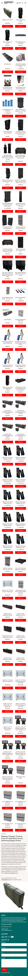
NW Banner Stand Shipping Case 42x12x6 (20, 614)
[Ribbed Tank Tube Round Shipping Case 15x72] (20, 539)
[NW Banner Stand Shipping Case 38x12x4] (7, 651)
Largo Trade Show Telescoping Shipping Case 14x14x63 (20, 412)
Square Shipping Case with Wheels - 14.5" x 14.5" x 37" (7, 298)
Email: (2, 952)
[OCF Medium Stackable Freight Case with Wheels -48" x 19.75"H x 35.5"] (7, 242)
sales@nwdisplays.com (6, 879)
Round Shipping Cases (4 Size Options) (7, 110)
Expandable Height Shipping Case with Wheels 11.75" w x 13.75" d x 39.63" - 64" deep (7, 157)
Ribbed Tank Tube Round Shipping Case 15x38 (20, 502)
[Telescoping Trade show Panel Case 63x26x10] (20, 220)
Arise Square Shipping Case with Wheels (7, 132)
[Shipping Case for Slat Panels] (20, 770)
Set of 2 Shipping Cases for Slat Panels (7, 802)
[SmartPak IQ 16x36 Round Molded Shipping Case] (7, 358)
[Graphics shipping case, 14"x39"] (20, 13)
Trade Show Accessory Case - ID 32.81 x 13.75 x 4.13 (20, 250)
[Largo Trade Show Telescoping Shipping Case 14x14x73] (7, 427)
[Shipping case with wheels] (7, 13)
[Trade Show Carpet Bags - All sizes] (20, 290)
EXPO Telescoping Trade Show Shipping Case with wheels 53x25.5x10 (20, 389)
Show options (20, 71)
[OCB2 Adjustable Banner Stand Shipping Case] (7, 220)
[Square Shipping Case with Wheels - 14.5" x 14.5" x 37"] (7, 290)
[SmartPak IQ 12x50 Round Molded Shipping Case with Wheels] (20, 334)
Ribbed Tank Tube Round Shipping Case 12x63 (20, 480)
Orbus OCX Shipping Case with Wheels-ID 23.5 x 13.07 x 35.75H (7, 205)
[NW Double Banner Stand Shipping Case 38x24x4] (7, 629)
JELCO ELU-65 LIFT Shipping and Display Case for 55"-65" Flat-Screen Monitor (7, 754)
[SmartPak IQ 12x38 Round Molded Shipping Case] (7, 334)
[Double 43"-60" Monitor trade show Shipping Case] (7, 673)
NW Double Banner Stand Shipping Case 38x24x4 (7, 636)
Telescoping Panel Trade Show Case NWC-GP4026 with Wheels (20, 592)
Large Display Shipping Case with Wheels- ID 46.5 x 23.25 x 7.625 (20, 133)
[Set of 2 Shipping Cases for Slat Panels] (7, 794)
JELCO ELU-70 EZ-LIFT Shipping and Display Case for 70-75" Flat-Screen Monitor (20, 729)
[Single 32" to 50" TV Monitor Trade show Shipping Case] (7, 720)
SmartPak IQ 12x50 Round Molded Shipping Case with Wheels (20, 343)
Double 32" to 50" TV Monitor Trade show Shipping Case (7, 705)
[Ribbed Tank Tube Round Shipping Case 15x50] (20, 517)
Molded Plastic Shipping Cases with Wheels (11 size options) (20, 65)
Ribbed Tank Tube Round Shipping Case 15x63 (8, 546)
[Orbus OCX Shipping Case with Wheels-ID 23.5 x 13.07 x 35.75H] (7, 196)
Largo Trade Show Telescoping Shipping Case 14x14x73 (7, 436)
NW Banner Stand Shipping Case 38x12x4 (7, 658)
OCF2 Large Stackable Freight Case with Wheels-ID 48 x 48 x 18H (20, 157)
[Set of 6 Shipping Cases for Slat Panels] (20, 817)
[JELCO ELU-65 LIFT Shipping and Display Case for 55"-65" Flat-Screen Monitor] (7, 745)
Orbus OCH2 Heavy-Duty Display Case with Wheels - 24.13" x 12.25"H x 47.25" (20, 181)
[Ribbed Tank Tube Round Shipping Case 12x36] (7, 473)
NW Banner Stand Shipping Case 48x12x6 (7, 614)
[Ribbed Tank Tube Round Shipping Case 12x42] (20, 450)
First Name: (3, 942)
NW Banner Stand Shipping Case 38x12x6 (20, 636)
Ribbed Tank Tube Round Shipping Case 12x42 (20, 458)
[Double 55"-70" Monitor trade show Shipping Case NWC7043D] (20, 673)
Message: (3, 958)
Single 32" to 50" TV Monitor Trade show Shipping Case (7, 728)
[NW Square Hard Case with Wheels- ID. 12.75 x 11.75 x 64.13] (20, 196)
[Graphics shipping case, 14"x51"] (7, 35)
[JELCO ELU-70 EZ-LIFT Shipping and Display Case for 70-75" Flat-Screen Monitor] (20, 720)
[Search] (22, 3)
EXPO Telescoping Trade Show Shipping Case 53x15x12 (8, 389)
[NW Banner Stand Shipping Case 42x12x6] (20, 607)
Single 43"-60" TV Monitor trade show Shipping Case (7, 591)
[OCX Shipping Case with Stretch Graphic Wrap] (20, 80)
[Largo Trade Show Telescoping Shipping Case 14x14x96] (20, 427)
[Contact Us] (19, 3)
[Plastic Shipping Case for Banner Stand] (20, 35)
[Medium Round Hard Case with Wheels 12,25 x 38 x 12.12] (7, 173)
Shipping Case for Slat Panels (20, 777)
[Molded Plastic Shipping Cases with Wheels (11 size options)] (20, 57)
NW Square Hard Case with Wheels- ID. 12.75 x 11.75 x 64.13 (20, 205)
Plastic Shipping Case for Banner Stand (21, 42)
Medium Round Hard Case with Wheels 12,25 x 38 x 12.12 (7, 181)
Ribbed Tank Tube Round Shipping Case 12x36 (8, 480)
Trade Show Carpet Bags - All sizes (20, 298)
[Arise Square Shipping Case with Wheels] (7, 125)
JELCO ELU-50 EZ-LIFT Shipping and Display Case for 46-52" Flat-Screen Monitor (20, 754)
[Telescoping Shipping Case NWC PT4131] (20, 312)
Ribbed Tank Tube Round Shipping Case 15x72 (20, 546)
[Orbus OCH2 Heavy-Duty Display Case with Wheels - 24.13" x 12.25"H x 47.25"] (20, 173)
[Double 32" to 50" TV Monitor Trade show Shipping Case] (7, 696)
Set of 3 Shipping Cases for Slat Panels (20, 802)
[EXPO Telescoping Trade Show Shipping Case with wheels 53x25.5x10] (20, 380)
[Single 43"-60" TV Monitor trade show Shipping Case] (7, 583)
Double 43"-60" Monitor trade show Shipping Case (7, 680)
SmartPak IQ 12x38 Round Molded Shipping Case (7, 342)
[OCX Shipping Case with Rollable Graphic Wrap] (7, 80)
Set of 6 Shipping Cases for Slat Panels (20, 824)
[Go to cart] (25, 3)
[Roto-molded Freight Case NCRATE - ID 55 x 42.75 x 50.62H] (20, 265)
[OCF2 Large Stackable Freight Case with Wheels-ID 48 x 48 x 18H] (20, 148)
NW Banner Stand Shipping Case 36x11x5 (20, 658)
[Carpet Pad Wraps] (7, 312)
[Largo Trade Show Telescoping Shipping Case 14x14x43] (7, 404)
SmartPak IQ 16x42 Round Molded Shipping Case (20, 366)
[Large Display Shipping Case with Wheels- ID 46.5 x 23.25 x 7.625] (20, 125)
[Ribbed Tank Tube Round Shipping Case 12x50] (7, 450)
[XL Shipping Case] (7, 57)
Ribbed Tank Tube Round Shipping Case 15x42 (8, 524)
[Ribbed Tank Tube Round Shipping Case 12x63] (20, 473)
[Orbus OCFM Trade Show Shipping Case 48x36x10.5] (20, 561)
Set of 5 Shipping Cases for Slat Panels (7, 824)
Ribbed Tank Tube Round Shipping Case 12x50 (8, 458)
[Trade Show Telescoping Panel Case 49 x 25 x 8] (7, 561)
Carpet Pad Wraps (7, 319)
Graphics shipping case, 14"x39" (20, 20)
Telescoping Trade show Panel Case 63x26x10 (20, 227)
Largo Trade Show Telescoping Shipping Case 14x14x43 (7, 412)
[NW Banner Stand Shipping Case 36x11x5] (20, 651)
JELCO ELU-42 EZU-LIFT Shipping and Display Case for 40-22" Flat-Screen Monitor (7, 778)
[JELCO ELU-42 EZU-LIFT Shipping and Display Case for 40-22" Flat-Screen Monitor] (7, 770)
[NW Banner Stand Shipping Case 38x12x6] (20, 629)
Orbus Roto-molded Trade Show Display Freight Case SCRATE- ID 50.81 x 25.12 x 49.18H (7, 274)
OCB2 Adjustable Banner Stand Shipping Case (8, 227)
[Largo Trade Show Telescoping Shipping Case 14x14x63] (20, 404)
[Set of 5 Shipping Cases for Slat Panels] (7, 817)
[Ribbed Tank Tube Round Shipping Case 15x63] (7, 539)
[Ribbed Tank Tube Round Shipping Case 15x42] (7, 517)
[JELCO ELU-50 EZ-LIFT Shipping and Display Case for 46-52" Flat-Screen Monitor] (20, 745)
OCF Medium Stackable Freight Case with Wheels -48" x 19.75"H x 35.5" (7, 250)
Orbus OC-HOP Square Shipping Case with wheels (20, 110)
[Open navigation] (2, 2)
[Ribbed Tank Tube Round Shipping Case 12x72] (7, 495)
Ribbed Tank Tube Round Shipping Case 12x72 (8, 502)
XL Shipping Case (7, 64)
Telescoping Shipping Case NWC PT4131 (20, 320)
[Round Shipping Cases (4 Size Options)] (7, 102)
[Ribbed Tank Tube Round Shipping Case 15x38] (20, 495)
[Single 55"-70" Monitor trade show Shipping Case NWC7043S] (20, 696)
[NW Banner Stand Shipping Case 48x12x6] (7, 607)
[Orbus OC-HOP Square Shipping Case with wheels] (20, 102)
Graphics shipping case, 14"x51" (7, 42)
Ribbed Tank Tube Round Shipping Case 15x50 (20, 524)
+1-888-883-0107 (6, 972)
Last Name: (3, 947)
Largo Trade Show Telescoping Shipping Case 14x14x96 (20, 436)
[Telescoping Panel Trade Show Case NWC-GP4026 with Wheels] (20, 583)
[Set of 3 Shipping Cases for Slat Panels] (20, 794)
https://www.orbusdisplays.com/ (11, 873)
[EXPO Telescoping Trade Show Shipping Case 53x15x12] (7, 380)
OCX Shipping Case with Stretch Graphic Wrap (20, 88)
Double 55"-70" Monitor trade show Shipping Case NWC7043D (20, 681)
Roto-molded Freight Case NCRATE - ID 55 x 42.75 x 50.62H (20, 274)
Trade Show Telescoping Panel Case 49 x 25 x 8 (8, 569)
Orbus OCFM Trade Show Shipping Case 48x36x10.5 (20, 569)
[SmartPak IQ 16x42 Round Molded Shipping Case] (20, 358)
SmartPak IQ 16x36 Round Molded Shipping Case (7, 366)
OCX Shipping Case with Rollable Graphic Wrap (7, 88)
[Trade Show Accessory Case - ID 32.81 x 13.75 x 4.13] (20, 242)
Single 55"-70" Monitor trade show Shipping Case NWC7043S (20, 705)
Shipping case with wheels (7, 19)
